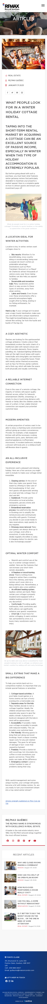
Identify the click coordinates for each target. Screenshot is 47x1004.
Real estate (14, 76)
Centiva (28, 1001)
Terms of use (30, 995)
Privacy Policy (18, 995)
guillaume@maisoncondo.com (22, 970)
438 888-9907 (15, 968)
